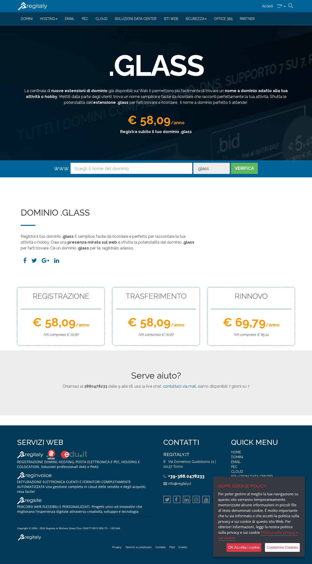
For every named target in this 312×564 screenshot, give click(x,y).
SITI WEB (171, 19)
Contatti (161, 547)
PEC (85, 19)
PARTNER (247, 19)
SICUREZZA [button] (194, 19)
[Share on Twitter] (34, 260)
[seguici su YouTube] (206, 500)
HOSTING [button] (47, 19)
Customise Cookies (282, 547)
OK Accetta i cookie (244, 547)
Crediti (182, 547)
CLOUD (101, 19)
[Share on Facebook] (25, 260)
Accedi (267, 6)
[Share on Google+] (45, 260)
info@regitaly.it (179, 484)
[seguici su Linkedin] (186, 500)
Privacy (117, 547)
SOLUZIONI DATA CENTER (135, 19)
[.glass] (56, 260)
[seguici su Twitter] (167, 500)
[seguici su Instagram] (196, 500)
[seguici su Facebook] (176, 500)
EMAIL (70, 19)
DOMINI (27, 19)
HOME (236, 452)
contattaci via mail (179, 386)
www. (61, 168)
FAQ (172, 547)
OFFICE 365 (223, 19)
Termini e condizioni (138, 547)
